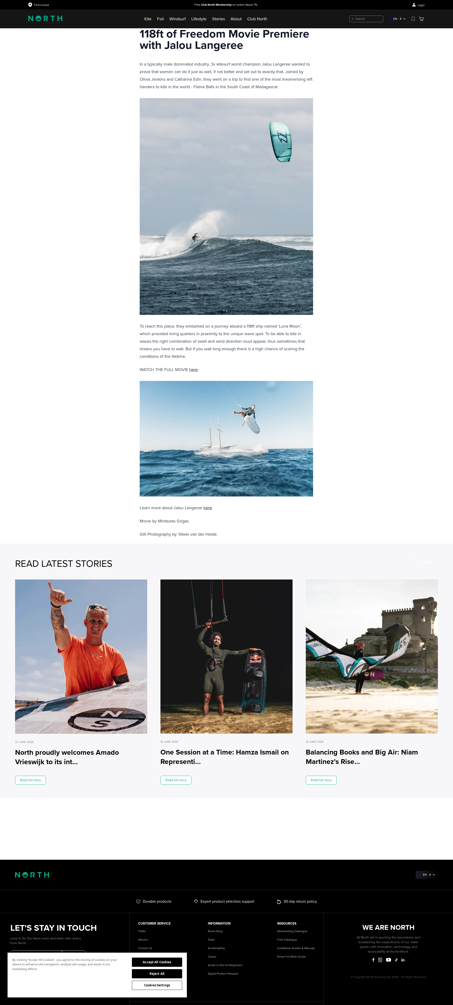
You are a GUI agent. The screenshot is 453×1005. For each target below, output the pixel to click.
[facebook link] (373, 960)
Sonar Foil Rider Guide (291, 957)
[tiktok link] (396, 959)
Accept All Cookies (157, 962)
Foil (160, 18)
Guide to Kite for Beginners (225, 965)
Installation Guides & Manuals (296, 948)
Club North (257, 18)
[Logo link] (45, 19)
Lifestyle (198, 18)
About (236, 18)
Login (421, 5)
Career (212, 957)
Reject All (157, 974)
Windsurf (177, 18)
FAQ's (142, 931)
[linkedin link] (402, 959)
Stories (218, 18)
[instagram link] (380, 960)
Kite (147, 18)
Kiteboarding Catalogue (292, 931)
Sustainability (216, 948)
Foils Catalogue (287, 940)
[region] (97, 974)
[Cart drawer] (421, 19)
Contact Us (145, 948)
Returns (143, 940)
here (193, 369)
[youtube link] (388, 960)
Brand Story (215, 931)
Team (211, 940)
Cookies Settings (157, 985)
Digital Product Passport (223, 974)
